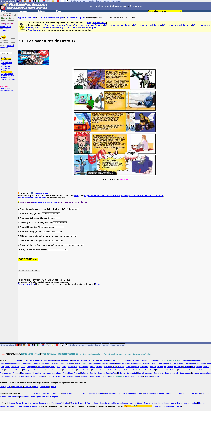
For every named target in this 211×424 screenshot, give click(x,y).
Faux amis (163, 363)
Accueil (4, 57)
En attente (126, 363)
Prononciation (26, 373)
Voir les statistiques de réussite (32, 198)
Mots (2, 370)
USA (107, 376)
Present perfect (5, 373)
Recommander (6, 72)
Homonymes (72, 367)
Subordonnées (185, 373)
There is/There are (38, 376)
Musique (18, 370)
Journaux (120, 367)
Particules (127, 370)
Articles (112, 360)
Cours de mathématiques (51, 393)
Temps (13, 376)
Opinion (103, 370)
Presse (3, 70)
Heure (64, 367)
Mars (193, 367)
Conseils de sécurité (78, 403)
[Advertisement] (114, 313)
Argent (99, 360)
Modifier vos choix (30, 406)
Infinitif (92, 367)
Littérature (144, 367)
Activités (59, 360)
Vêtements (156, 376)
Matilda (199, 367)
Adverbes (75, 360)
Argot (106, 360)
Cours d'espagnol (68, 393)
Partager (45, 193)
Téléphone (100, 376)
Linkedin (44, 386)
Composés (186, 360)
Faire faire (146, 363)
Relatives (121, 373)
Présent (77, 373)
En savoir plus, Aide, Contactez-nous (36, 403)
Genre (208, 363)
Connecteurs (26, 363)
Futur (197, 363)
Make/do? (178, 367)
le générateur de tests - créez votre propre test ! (106, 196)
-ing (18, 360)
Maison (160, 367)
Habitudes (41, 367)
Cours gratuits (7, 345)
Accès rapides (6, 61)
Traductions (83, 376)
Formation (190, 363)
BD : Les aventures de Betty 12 (81, 27)
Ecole (118, 363)
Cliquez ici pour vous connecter (7, 19)
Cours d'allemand (96, 393)
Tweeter (37, 193)
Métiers (46, 370)
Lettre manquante (132, 367)
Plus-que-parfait (162, 370)
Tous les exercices (26, 284)
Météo (53, 370)
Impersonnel (83, 367)
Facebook (17, 386)
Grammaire (15, 367)
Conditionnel (196, 360)
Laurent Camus (15, 403)
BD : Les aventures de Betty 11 (176, 25)
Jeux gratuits (5, 88)
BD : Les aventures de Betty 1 (58, 25)
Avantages (4, 30)
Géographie (31, 367)
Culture (73, 345)
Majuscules (168, 367)
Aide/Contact (6, 59)
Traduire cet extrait (8, 76)
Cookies (19, 406)
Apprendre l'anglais (27, 18)
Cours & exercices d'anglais (51, 18)
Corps (62, 363)
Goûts (7, 367)
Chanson (144, 360)
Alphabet (84, 360)
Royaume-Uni (132, 373)
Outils (105, 345)
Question (101, 373)
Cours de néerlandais (112, 393)
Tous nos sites (117, 345)
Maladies (186, 367)
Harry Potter (50, 367)
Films (170, 363)
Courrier (77, 363)
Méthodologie (37, 370)
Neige (65, 370)
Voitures (140, 376)
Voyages (147, 376)
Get (2, 367)
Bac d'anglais (36, 397)
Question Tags (111, 373)
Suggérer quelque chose (201, 373)
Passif (135, 370)
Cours (3, 11)
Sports (156, 373)
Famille (154, 363)
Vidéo (127, 376)
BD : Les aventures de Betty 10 (88, 25)
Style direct (164, 373)
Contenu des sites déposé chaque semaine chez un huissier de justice (170, 403)
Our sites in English (50, 397)
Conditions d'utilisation (60, 403)
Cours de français (33, 393)
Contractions (44, 363)
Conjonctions (15, 363)
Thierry (49, 376)
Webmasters (5, 77)
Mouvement (9, 370)
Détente (41, 11)
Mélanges (27, 370)
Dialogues (97, 363)
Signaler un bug (7, 74)
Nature (59, 370)
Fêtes (203, 363)
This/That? (57, 376)
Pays (146, 370)
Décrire (112, 363)
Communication (155, 360)
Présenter (84, 373)
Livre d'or (4, 65)
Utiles (58, 11)
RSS (35, 386)
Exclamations (136, 363)
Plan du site (5, 68)
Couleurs (69, 363)
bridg (76, 196)
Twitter (28, 386)
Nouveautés (5, 66)
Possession (193, 370)
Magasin (153, 367)
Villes (133, 376)
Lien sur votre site (8, 79)
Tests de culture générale (131, 393)
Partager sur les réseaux (172, 406)
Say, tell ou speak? (145, 373)
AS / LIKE (25, 360)
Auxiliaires (126, 360)
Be (133, 360)
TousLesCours (93, 345)
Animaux (92, 360)
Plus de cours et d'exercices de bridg (146, 196)
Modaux (206, 367)
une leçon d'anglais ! (7, 46)
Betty (89, 23)
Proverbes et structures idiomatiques (47, 373)
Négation (95, 370)
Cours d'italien (82, 393)
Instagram (5, 386)
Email (53, 386)
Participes (118, 370)
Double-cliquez (35, 30)
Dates (90, 363)
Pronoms (16, 373)
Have (58, 367)
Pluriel (152, 370)
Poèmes (202, 370)
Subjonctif (174, 373)
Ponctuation (182, 370)
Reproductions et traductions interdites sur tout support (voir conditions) (114, 403)
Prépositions (68, 373)
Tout (76, 376)
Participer (23, 11)
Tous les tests (68, 376)
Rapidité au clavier (164, 393)
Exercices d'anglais (75, 18)
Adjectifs (67, 360)
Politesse (173, 370)
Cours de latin (178, 393)
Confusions (4, 363)
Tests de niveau (24, 376)
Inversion (107, 367)
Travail (92, 376)
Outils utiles (24, 397)
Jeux (81, 345)
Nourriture (87, 370)
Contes (35, 363)
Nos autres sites (6, 90)
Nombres (72, 370)
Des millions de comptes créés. (6, 25)
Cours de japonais (149, 393)
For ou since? (179, 363)
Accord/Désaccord (48, 360)
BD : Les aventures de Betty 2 (118, 25)
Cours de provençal (192, 393)
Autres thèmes (99, 23)
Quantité (93, 373)
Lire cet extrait (6, 63)
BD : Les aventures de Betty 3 (147, 25)
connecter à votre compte (45, 202)
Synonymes (5, 376)
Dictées (105, 363)
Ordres (110, 370)
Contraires (54, 363)
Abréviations (35, 360)
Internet (99, 367)
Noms (79, 370)
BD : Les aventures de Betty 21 (51, 27)
